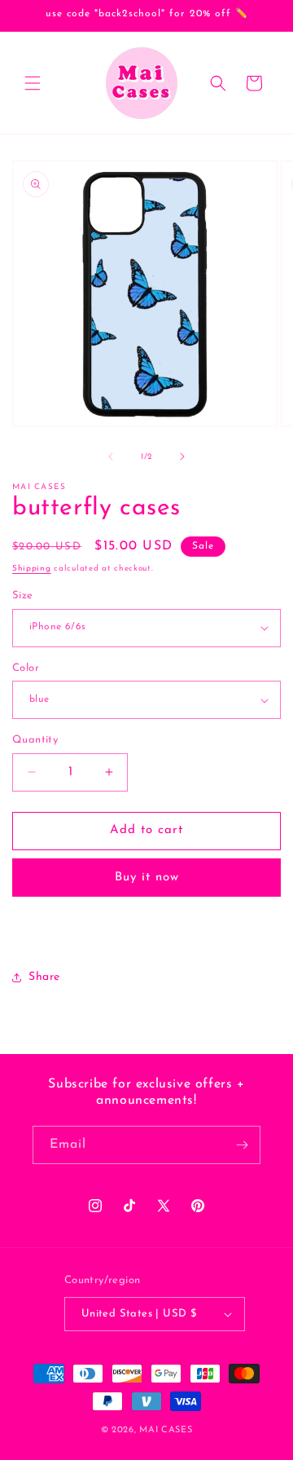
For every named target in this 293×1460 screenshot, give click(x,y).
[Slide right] (182, 456)
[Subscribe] (242, 1145)
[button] (32, 83)
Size (22, 595)
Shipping (31, 568)
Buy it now (147, 877)
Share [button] (44, 977)
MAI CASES (165, 1430)
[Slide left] (111, 456)
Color (25, 668)
